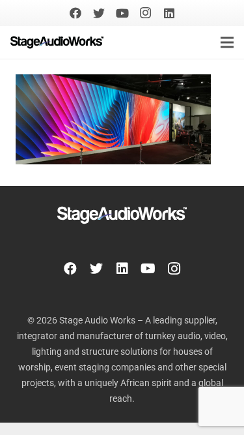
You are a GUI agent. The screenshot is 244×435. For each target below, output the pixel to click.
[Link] (56, 42)
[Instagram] (145, 13)
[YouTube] (122, 13)
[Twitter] (99, 13)
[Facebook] (75, 13)
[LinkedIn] (169, 13)
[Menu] (227, 42)
